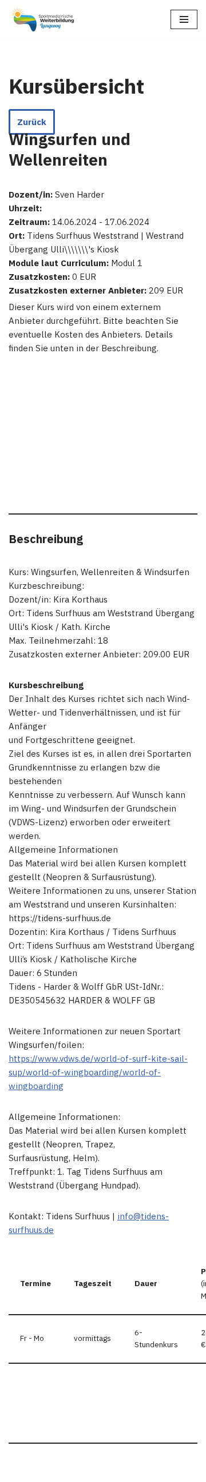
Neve (45, 1470)
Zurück (31, 122)
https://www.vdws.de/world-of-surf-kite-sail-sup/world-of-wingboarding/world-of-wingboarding (98, 1072)
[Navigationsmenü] (184, 19)
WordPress (149, 1470)
